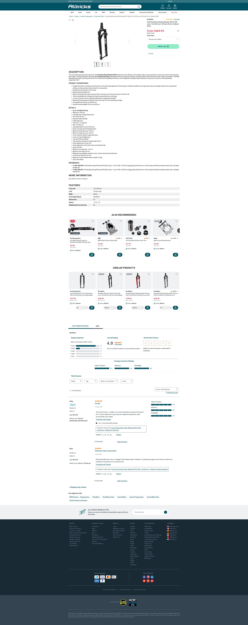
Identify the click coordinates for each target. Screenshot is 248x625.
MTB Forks (148, 543)
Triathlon (132, 12)
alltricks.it (173, 535)
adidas (132, 526)
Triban (132, 550)
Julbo (132, 545)
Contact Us (95, 526)
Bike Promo (116, 537)
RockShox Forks (108, 497)
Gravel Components (87, 16)
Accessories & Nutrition (146, 12)
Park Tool (133, 537)
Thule (132, 558)
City (96, 12)
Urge (131, 530)
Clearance (174, 12)
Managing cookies (119, 530)
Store (93, 533)
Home (71, 16)
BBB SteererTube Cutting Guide (107, 240)
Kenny (132, 543)
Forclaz (132, 552)
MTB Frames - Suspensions (79, 497)
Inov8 (132, 539)
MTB (72, 12)
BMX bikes (148, 558)
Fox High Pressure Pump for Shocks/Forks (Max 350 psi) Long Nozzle (80, 241)
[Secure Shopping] (105, 578)
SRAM (132, 560)
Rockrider (133, 548)
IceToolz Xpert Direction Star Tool (136, 240)
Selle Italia (133, 554)
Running (112, 12)
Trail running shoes (151, 539)
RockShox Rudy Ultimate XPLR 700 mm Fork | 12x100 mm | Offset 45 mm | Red (138, 294)
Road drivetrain (149, 556)
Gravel (88, 12)
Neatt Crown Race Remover (162, 240)
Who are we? (73, 526)
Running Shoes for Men (152, 537)
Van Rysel (133, 565)
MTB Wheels (148, 528)
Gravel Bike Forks (153, 497)
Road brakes (149, 554)
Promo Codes (117, 535)
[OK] (165, 512)
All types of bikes (74, 539)
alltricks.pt (173, 537)
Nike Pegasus (134, 556)
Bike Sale (116, 533)
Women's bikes (149, 541)
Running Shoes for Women (153, 535)
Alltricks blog (73, 545)
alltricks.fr (173, 528)
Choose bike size (74, 541)
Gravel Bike (148, 552)
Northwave (133, 535)
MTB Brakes (148, 545)
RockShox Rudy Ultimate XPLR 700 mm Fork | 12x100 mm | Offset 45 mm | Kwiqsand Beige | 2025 (166, 294)
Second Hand (162, 12)
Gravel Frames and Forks (78, 500)
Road (80, 12)
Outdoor (121, 12)
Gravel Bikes (121, 497)
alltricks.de (173, 533)
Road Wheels (149, 548)
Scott (132, 562)
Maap (132, 541)
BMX (103, 12)
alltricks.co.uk (174, 526)
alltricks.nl (173, 539)
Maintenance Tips (97, 537)
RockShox (150, 19)
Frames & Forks (99, 16)
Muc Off (132, 533)
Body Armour (149, 530)
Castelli (132, 528)
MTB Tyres (148, 526)
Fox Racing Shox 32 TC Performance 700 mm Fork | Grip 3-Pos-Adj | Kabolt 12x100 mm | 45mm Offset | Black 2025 (82, 294)
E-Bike (147, 533)
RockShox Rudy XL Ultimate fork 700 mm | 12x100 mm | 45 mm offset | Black (110, 294)
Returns (94, 530)
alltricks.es (173, 530)
